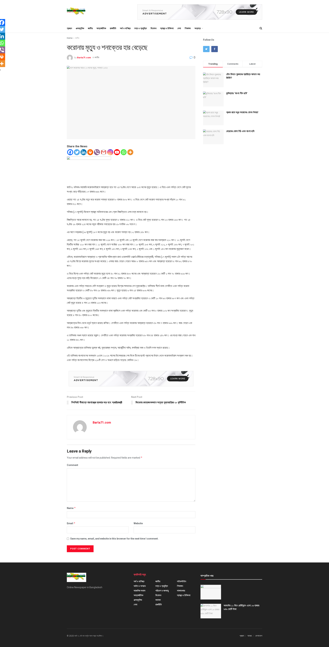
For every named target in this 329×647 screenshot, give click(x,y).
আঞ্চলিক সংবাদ (139, 590)
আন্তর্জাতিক (101, 28)
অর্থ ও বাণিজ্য (125, 28)
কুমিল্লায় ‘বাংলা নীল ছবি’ (236, 93)
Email (71, 523)
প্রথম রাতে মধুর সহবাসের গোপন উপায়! (242, 112)
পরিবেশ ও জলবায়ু (162, 590)
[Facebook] (70, 152)
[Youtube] (117, 152)
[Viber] (97, 152)
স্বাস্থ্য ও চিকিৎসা (167, 28)
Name (71, 508)
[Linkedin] (84, 152)
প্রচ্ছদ (69, 28)
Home (69, 38)
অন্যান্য (197, 28)
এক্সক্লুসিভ (80, 28)
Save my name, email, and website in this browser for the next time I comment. (114, 538)
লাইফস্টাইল (181, 581)
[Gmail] (104, 152)
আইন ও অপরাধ (140, 586)
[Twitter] (77, 152)
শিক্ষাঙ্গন (188, 28)
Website (138, 523)
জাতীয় (90, 28)
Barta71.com (84, 57)
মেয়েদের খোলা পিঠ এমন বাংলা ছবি (240, 131)
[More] (130, 152)
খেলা (179, 28)
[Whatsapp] (124, 152)
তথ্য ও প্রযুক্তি (140, 28)
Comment (72, 465)
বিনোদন (153, 28)
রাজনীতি (113, 28)
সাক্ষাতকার (181, 590)
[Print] (90, 152)
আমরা (249, 635)
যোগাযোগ (258, 635)
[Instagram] (110, 152)
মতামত (158, 599)
